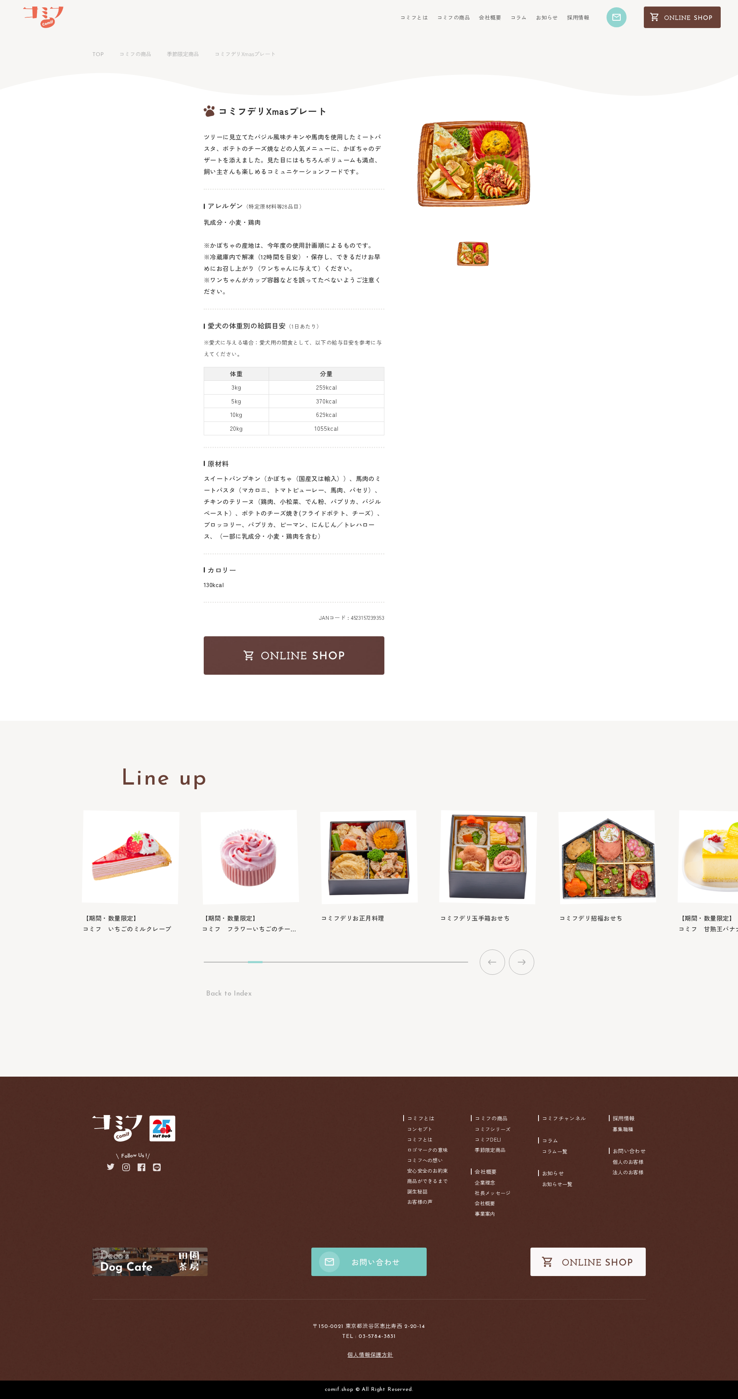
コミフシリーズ (492, 1129)
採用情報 (578, 17)
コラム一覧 (555, 1151)
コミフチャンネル (564, 1118)
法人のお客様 (628, 1172)
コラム (518, 17)
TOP (98, 55)
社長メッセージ (492, 1193)
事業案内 (485, 1213)
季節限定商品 (183, 54)
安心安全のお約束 (427, 1170)
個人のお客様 (628, 1161)
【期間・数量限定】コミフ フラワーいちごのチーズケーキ (250, 923)
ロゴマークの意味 (427, 1149)
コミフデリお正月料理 (352, 918)
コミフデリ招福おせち (591, 918)
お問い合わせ (629, 1151)
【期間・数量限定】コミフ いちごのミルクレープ (127, 923)
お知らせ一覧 (557, 1184)
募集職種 (623, 1129)
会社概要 (490, 17)
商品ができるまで (427, 1181)
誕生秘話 (417, 1191)
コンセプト (420, 1129)
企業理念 (485, 1182)
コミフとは (414, 17)
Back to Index (228, 994)
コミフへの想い (425, 1160)
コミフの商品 (453, 17)
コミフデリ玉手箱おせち (475, 918)
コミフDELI (488, 1139)
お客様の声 (420, 1201)
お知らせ (547, 17)
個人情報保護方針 (370, 1354)
